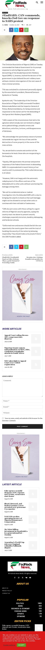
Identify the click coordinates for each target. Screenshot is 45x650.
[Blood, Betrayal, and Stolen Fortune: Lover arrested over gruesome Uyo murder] (33, 507)
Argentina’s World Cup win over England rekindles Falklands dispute (14, 545)
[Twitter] (16, 30)
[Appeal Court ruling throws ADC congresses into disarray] (36, 338)
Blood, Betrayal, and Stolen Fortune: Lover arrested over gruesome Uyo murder (15, 506)
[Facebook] (11, 30)
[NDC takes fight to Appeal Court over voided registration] (36, 364)
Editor (6, 25)
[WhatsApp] (26, 30)
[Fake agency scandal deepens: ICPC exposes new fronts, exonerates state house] (33, 494)
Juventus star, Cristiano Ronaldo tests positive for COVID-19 (34, 259)
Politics (5, 12)
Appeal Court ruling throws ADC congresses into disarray (16, 337)
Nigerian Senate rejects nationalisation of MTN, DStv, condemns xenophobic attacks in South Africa (17, 350)
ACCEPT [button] (21, 645)
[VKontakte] (26, 577)
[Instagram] (18, 577)
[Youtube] (30, 577)
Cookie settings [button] (9, 645)
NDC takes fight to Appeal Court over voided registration (15, 363)
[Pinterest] (21, 30)
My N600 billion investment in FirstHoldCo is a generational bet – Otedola (16, 532)
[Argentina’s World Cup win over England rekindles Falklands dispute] (33, 545)
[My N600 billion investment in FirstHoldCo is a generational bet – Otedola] (33, 532)
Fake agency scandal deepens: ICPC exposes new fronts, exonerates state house (14, 493)
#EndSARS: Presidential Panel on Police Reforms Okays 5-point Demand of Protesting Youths (10, 260)
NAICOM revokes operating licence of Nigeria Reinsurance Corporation (13, 519)
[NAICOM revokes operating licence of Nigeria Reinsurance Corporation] (33, 519)
